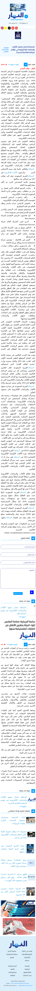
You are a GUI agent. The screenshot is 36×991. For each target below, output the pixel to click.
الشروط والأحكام (27, 954)
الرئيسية (6, 48)
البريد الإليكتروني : (28, 562)
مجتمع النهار (12, 972)
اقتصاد (12, 969)
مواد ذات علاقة (24, 601)
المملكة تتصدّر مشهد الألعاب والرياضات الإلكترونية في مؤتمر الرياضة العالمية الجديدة (13, 800)
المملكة (31, 169)
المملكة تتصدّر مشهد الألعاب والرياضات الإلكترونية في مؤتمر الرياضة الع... (13, 610)
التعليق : (31, 570)
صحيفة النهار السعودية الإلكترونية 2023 (19, 983)
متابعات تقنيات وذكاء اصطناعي (19, 811)
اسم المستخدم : (29, 547)
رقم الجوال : (30, 554)
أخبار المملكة (12, 966)
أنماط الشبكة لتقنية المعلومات (25, 985)
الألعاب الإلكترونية (10, 172)
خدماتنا (27, 960)
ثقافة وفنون (27, 972)
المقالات (12, 975)
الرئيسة (27, 966)
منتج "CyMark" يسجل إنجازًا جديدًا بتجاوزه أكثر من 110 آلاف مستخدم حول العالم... (13, 863)
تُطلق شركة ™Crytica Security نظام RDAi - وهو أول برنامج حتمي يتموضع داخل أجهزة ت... (14, 877)
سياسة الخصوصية (11, 954)
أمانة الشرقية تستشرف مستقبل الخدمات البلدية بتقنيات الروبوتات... (13, 820)
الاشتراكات (27, 957)
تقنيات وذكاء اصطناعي (5, 51)
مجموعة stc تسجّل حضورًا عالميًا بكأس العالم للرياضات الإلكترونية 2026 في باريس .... (13, 835)
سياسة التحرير (12, 951)
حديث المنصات (27, 975)
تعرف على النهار (27, 951)
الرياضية (27, 969)
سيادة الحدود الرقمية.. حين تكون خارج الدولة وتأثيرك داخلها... (12, 849)
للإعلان (12, 957)
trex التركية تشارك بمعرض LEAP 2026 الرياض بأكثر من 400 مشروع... (13, 892)
